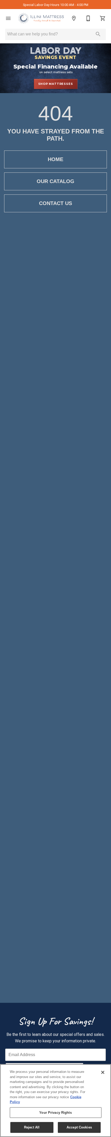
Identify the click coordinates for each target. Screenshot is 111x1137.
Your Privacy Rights (55, 1113)
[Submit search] (98, 34)
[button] (8, 18)
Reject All (31, 1127)
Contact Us (55, 203)
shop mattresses (55, 84)
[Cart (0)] (103, 18)
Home (55, 159)
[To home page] (41, 18)
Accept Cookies (79, 1127)
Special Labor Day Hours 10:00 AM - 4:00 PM (55, 5)
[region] (55, 1100)
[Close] (102, 1072)
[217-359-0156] (88, 18)
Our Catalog (55, 181)
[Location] (74, 18)
